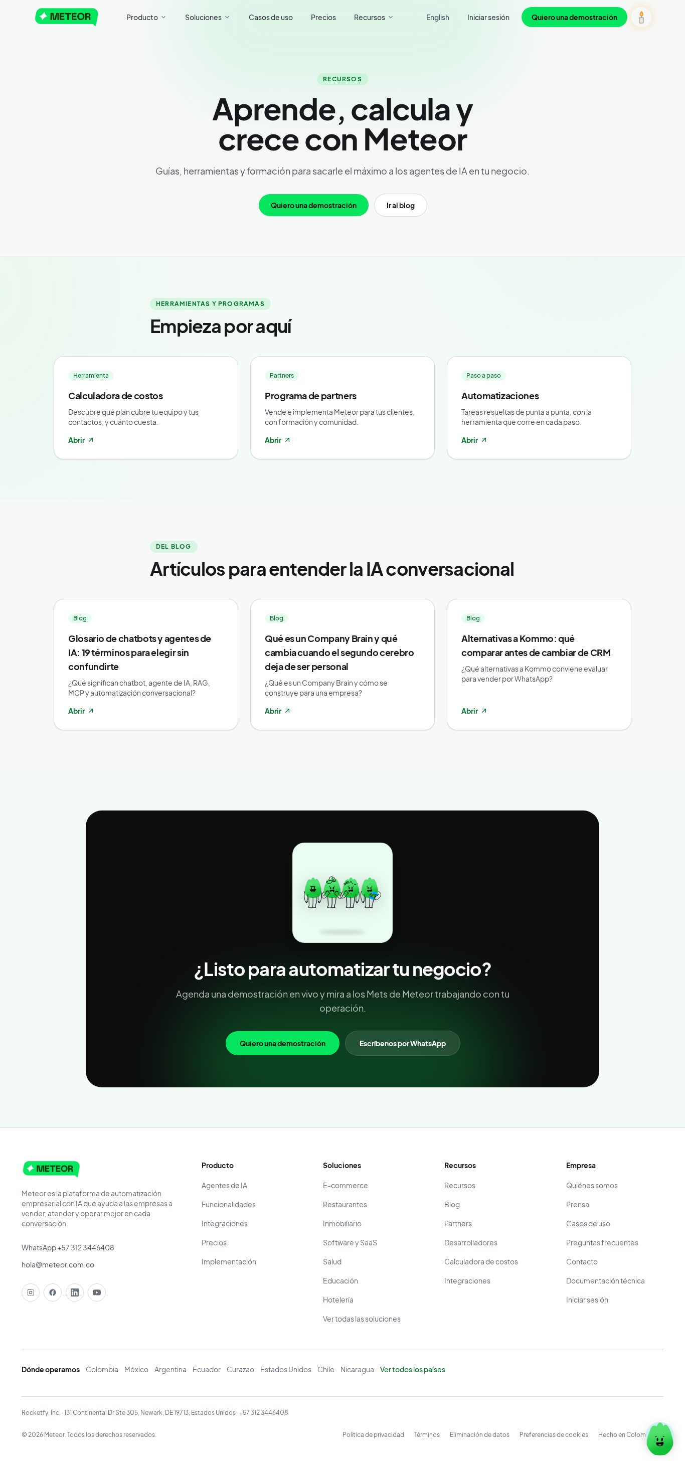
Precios (323, 17)
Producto (142, 17)
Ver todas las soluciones (362, 1318)
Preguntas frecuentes (602, 1242)
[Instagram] (31, 1292)
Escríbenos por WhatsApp (403, 1043)
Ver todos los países (412, 1369)
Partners (458, 1223)
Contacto (582, 1261)
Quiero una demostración (574, 17)
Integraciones (225, 1223)
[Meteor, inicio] (67, 17)
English (437, 17)
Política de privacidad (373, 1434)
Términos (427, 1434)
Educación (340, 1280)
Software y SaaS (350, 1242)
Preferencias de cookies (554, 1434)
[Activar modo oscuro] (641, 17)
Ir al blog (401, 205)
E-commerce (345, 1185)
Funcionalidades (229, 1204)
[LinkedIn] (75, 1292)
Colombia (102, 1369)
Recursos (369, 17)
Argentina (170, 1369)
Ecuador (207, 1369)
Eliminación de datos (479, 1434)
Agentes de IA (224, 1185)
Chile (325, 1369)
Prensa (577, 1204)
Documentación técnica (605, 1280)
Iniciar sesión (488, 17)
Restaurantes (345, 1204)
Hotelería (338, 1299)
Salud (332, 1261)
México (136, 1369)
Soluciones (203, 17)
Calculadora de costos (481, 1261)
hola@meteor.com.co (58, 1264)
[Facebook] (53, 1292)
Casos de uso (271, 17)
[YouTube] (97, 1292)
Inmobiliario (342, 1223)
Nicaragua (357, 1369)
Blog (452, 1204)
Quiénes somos (592, 1185)
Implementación (229, 1261)
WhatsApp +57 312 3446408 (68, 1247)
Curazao (240, 1369)
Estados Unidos (285, 1369)
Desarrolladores (470, 1242)
